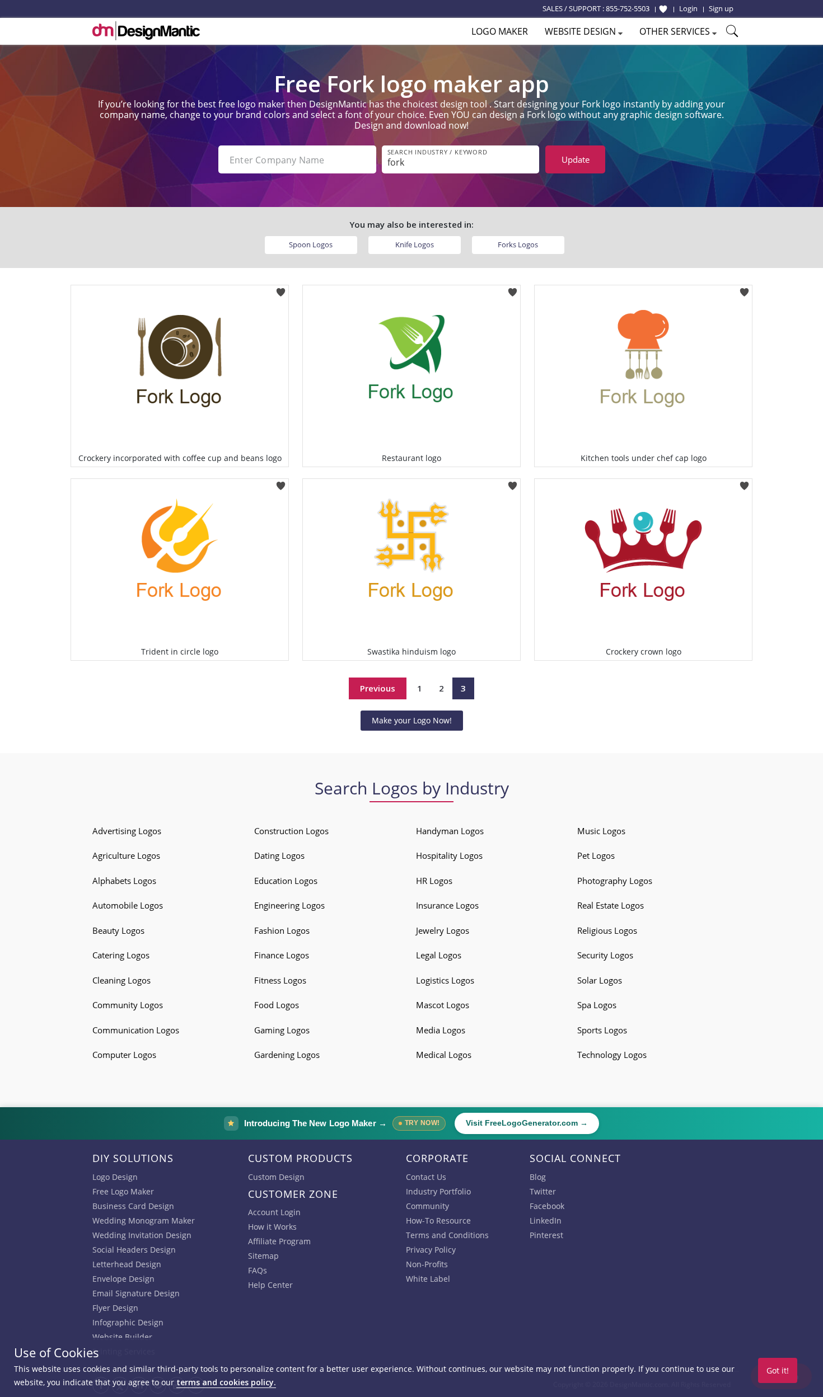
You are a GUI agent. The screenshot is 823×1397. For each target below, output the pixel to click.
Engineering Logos (289, 905)
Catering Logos (120, 955)
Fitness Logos (280, 980)
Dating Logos (279, 855)
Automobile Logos (127, 905)
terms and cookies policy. (226, 1382)
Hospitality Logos (449, 855)
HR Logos (434, 880)
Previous (377, 688)
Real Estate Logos (610, 905)
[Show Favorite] (663, 9)
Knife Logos (414, 244)
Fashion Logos (282, 930)
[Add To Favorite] (280, 288)
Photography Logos (614, 880)
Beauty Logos (118, 930)
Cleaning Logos (121, 980)
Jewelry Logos (442, 930)
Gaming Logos (282, 1030)
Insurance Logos (447, 905)
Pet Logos (596, 855)
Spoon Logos (311, 244)
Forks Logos (518, 244)
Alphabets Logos (124, 880)
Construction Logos (291, 830)
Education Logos (285, 880)
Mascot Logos (442, 1004)
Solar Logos (599, 980)
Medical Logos (443, 1054)
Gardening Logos (287, 1054)
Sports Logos (602, 1030)
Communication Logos (135, 1030)
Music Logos (601, 830)
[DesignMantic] (146, 31)
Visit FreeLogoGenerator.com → (527, 1123)
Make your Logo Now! (412, 720)
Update (576, 159)
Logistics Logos (445, 980)
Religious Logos (607, 930)
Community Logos (127, 1004)
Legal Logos (438, 955)
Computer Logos (124, 1054)
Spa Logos (596, 1004)
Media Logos (440, 1030)
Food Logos (276, 1004)
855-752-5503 (627, 8)
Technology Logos (612, 1054)
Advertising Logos (126, 830)
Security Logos (605, 955)
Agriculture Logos (126, 855)
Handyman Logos (450, 830)
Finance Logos (281, 955)
